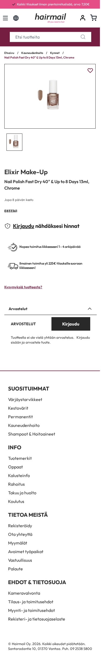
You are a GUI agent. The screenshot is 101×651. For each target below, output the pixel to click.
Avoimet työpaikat (25, 551)
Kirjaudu (23, 225)
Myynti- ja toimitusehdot (31, 610)
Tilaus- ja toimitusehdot (30, 601)
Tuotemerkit (20, 458)
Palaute (15, 568)
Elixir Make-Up (26, 172)
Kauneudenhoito (32, 53)
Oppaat (15, 467)
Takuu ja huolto (22, 492)
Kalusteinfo (19, 475)
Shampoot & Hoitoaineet (31, 434)
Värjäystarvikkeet (25, 399)
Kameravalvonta (24, 593)
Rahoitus (16, 484)
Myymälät (17, 543)
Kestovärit (18, 408)
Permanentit (20, 416)
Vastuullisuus (20, 560)
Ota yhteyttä (20, 534)
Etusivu (9, 53)
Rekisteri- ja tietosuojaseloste (36, 619)
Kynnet (55, 53)
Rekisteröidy (20, 525)
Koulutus (16, 501)
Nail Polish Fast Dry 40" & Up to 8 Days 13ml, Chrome (39, 57)
